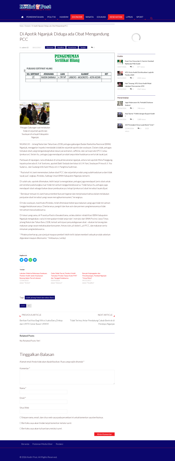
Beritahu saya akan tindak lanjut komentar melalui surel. (47, 423)
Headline (60, 47)
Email (23, 398)
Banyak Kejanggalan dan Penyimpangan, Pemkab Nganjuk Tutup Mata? (94, 275)
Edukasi (101, 17)
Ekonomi (77, 17)
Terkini (82, 47)
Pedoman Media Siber (42, 444)
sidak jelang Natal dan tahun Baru (40, 297)
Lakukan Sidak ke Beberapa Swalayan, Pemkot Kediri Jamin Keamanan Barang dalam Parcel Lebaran (33, 275)
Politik (51, 17)
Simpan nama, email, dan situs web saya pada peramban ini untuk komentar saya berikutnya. (62, 417)
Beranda (22, 18)
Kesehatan (116, 17)
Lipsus (129, 17)
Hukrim (64, 17)
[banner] (67, 76)
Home (21, 26)
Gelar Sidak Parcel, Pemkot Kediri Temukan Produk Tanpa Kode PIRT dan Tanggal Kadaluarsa (64, 275)
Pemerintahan (35, 17)
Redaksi (59, 444)
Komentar (25, 368)
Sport (139, 17)
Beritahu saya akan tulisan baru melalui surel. (42, 428)
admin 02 (25, 47)
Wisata (90, 17)
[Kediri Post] (36, 6)
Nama (23, 388)
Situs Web (24, 407)
